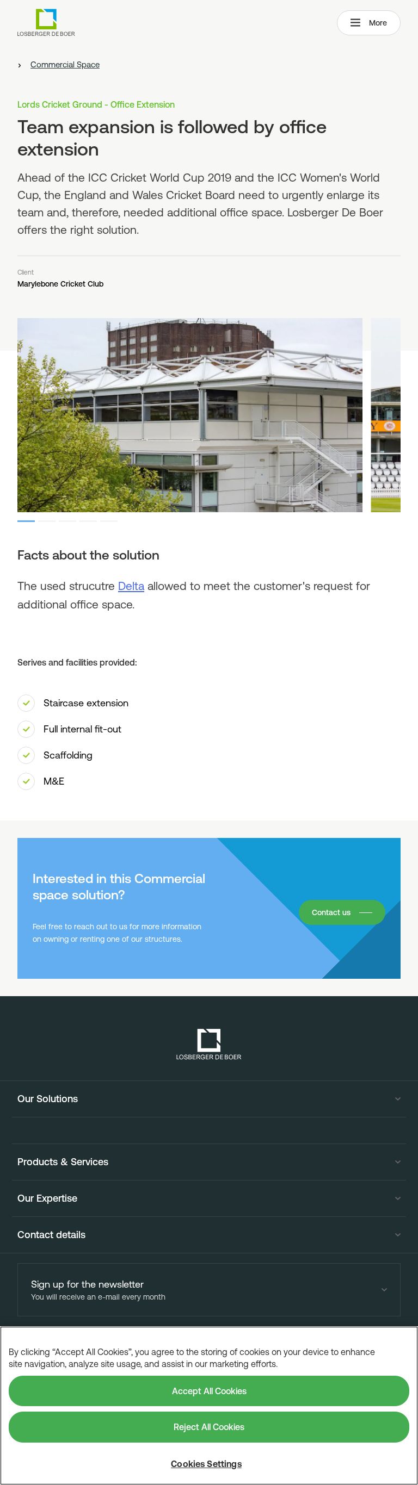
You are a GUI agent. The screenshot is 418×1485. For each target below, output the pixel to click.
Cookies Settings (206, 1464)
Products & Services (62, 1162)
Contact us (331, 912)
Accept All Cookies (209, 1391)
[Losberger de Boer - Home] (209, 1044)
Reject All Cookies (209, 1427)
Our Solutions (47, 1099)
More (378, 22)
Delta (131, 585)
